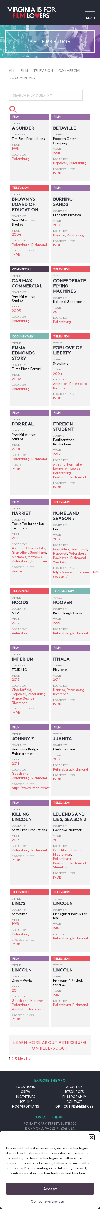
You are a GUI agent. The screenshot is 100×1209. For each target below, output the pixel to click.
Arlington (60, 384)
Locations (25, 1087)
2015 (15, 679)
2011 (56, 312)
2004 (16, 234)
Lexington (61, 468)
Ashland (59, 464)
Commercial (69, 70)
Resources (74, 1092)
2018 (15, 538)
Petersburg (21, 159)
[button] (91, 1137)
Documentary (22, 77)
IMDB (57, 173)
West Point (61, 562)
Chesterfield (21, 690)
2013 (15, 840)
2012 (15, 623)
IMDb (57, 245)
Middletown (62, 854)
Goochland (37, 552)
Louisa (75, 468)
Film (24, 70)
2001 (16, 449)
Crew (25, 1092)
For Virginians (25, 1106)
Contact (74, 1102)
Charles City (35, 548)
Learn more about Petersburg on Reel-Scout (50, 1045)
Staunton (60, 867)
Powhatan (61, 477)
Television (43, 70)
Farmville (74, 464)
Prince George (23, 698)
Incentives (25, 1097)
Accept (50, 1188)
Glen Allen (20, 552)
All (12, 70)
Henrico (59, 235)
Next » (24, 1058)
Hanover (36, 1000)
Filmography (74, 1097)
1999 (56, 623)
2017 (56, 225)
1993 (56, 454)
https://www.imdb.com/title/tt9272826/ (42, 788)
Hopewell (60, 163)
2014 (57, 679)
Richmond (39, 245)
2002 (16, 379)
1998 (15, 148)
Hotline (25, 1102)
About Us (74, 1087)
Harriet (17, 571)
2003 (16, 311)
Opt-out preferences (47, 1201)
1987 (56, 928)
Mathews (19, 557)
